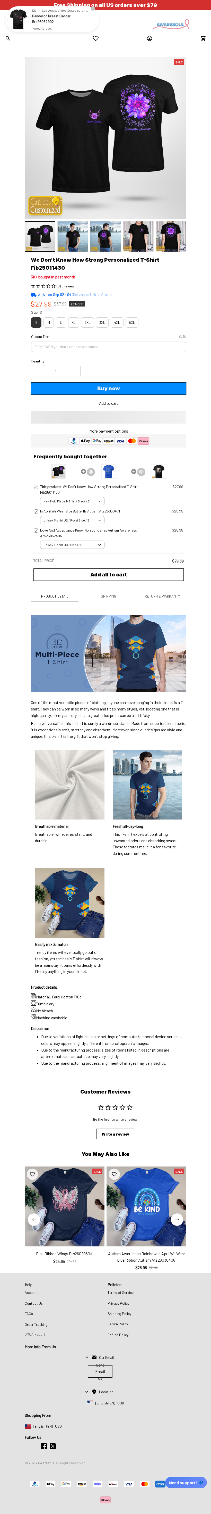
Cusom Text (40, 336)
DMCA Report (35, 1334)
